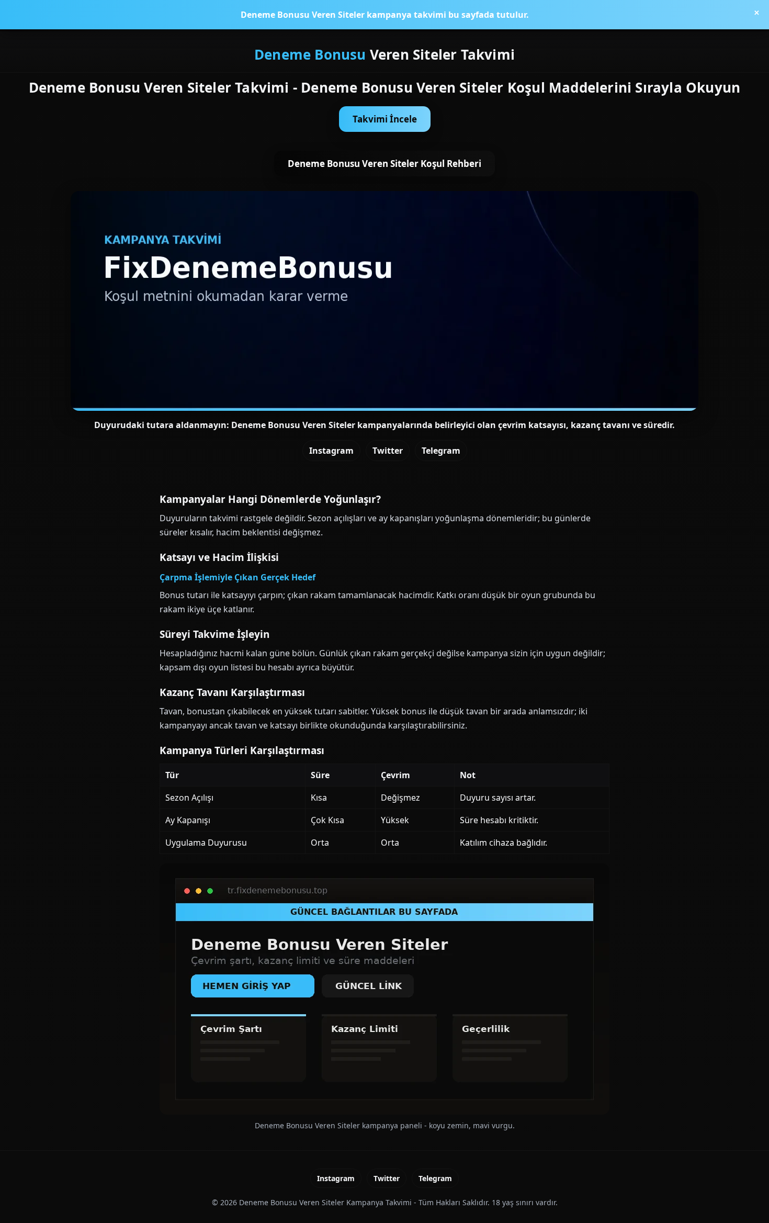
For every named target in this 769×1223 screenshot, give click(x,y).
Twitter (387, 450)
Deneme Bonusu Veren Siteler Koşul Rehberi (384, 164)
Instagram (331, 450)
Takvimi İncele (385, 119)
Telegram (441, 450)
